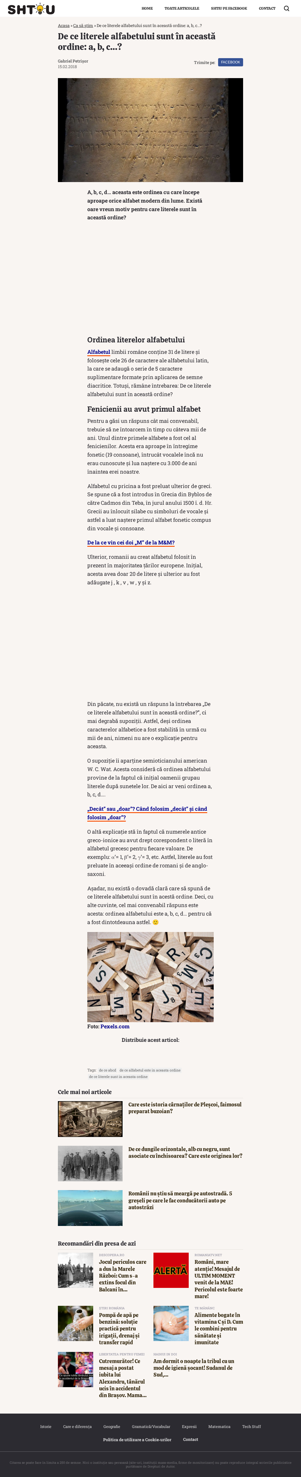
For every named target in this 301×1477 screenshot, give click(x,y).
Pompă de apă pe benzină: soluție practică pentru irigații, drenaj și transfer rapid (119, 1329)
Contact (267, 8)
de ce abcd (107, 1070)
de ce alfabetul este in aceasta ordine (150, 1070)
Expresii (189, 1426)
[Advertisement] (150, 280)
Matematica (219, 1426)
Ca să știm (83, 25)
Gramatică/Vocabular (151, 1426)
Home (147, 8)
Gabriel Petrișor (73, 61)
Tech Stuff (251, 1426)
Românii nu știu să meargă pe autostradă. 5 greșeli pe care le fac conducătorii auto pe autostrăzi (180, 1200)
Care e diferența (77, 1426)
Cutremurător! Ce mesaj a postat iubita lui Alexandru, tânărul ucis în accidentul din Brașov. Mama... (123, 1378)
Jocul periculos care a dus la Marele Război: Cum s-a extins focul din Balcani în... (122, 1276)
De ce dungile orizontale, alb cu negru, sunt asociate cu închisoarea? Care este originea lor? (185, 1152)
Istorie (45, 1426)
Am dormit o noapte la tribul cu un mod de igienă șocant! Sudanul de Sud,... (193, 1368)
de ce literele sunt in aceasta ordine (118, 1076)
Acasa (64, 25)
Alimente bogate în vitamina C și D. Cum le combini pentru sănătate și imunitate (219, 1329)
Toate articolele (182, 8)
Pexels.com (115, 1026)
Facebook (230, 62)
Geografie (111, 1426)
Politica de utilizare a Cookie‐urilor (137, 1439)
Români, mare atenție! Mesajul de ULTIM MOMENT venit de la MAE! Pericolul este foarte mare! (219, 1279)
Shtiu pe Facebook (229, 8)
